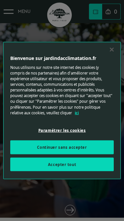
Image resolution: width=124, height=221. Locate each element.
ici (77, 112)
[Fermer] (111, 49)
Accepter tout (62, 164)
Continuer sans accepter (62, 146)
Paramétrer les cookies (62, 130)
